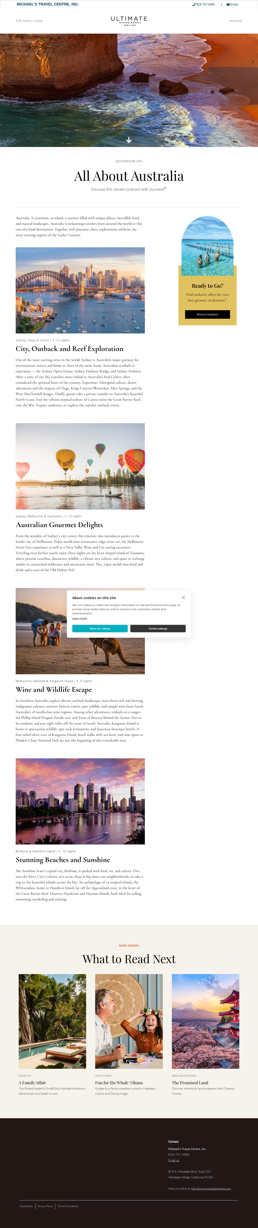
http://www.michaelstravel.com (211, 1189)
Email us (173, 1160)
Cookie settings (158, 628)
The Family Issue (29, 21)
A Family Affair (32, 1082)
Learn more (79, 618)
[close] (183, 597)
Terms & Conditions (67, 1206)
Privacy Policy (45, 1206)
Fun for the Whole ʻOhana (119, 1082)
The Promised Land (190, 1082)
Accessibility (26, 1206)
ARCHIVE (235, 21)
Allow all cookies (100, 628)
